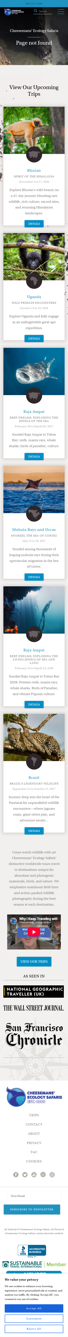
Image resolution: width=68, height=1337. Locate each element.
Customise (34, 1318)
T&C (34, 1152)
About (34, 1134)
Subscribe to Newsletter (32, 1209)
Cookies (34, 1161)
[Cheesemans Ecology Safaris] (14, 11)
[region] (34, 1305)
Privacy (34, 1143)
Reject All (34, 1328)
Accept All (34, 1308)
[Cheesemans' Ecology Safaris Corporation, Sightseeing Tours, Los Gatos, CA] (32, 1251)
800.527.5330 (34, 3)
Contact (34, 1124)
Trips (34, 1115)
